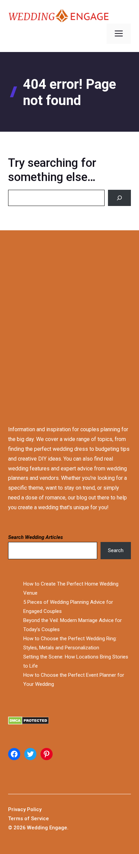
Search (115, 550)
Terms (16, 819)
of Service (36, 819)
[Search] (119, 198)
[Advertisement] (69, 321)
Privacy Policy (24, 809)
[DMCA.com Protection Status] (69, 722)
